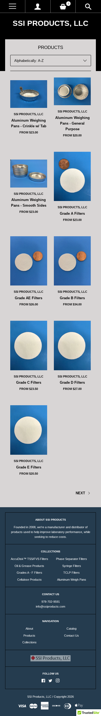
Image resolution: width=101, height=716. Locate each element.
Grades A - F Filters (29, 572)
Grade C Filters (28, 382)
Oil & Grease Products (29, 565)
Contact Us (71, 635)
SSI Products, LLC (50, 23)
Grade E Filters (28, 467)
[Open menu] (12, 6)
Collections (29, 642)
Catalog (71, 628)
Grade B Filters (72, 298)
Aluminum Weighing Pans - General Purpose (72, 123)
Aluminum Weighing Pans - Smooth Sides (28, 202)
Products (29, 635)
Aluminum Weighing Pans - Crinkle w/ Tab (28, 123)
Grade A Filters (72, 213)
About (29, 628)
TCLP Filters (71, 572)
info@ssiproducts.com (50, 606)
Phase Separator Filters (71, 558)
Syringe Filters (71, 565)
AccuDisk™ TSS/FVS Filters (29, 558)
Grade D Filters (72, 382)
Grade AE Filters (28, 298)
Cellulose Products (29, 579)
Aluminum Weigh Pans (71, 579)
